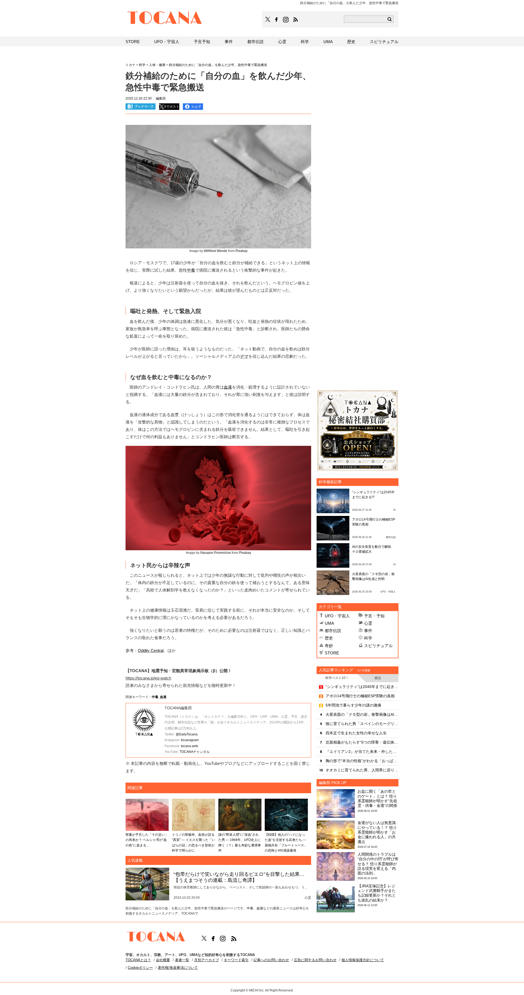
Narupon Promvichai (215, 553)
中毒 (191, 270)
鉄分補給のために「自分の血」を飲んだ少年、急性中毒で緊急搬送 (218, 65)
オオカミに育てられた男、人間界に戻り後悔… (362, 770)
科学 (368, 638)
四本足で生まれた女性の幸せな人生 (356, 733)
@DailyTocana (187, 734)
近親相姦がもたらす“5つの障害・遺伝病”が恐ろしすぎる (362, 742)
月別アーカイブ (206, 960)
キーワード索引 (236, 960)
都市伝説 (333, 630)
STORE (332, 653)
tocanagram (190, 740)
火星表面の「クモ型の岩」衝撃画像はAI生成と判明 (362, 714)
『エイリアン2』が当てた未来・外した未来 (362, 751)
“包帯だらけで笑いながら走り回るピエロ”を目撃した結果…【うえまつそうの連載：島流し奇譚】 (239, 877)
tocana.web (189, 746)
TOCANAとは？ (138, 960)
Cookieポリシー (140, 968)
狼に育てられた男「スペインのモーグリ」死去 (362, 724)
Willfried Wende (215, 251)
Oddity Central (150, 650)
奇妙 (329, 645)
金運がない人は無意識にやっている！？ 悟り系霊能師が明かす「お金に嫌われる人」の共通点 (377, 832)
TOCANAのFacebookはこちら (276, 19)
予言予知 (202, 41)
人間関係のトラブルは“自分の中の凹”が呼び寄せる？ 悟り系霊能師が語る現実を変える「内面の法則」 (378, 863)
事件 (368, 630)
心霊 (368, 623)
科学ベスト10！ (337, 678)
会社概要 (163, 960)
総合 (378, 678)
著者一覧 (182, 960)
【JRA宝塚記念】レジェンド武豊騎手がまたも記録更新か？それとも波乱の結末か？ (377, 893)
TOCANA (165, 18)
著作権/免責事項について (178, 968)
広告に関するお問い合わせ (315, 960)
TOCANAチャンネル (195, 752)
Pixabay (242, 251)
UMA (329, 623)
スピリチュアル (378, 645)
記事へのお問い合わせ (271, 960)
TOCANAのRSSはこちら (296, 19)
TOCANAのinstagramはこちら (286, 19)
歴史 (329, 638)
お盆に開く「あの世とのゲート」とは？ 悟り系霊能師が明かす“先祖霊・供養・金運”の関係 (377, 798)
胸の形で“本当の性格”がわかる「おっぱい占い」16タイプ (362, 761)
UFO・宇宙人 (337, 616)
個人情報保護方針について (362, 960)
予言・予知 (374, 616)
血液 (228, 387)
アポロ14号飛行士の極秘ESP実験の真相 (360, 696)
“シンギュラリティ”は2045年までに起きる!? (362, 686)
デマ (244, 356)
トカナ (130, 65)
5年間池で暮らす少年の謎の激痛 (353, 705)
